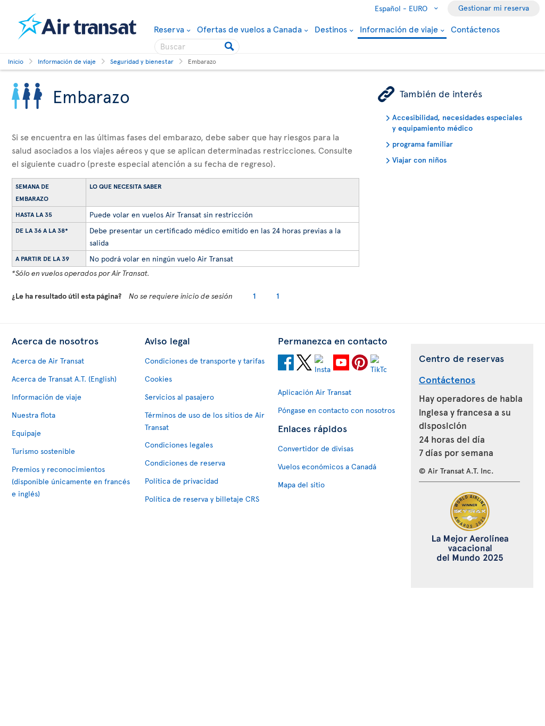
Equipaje (26, 433)
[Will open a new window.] (286, 364)
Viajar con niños (419, 160)
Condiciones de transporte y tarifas (205, 361)
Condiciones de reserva (185, 463)
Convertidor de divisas (315, 448)
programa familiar (422, 144)
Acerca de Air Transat (48, 361)
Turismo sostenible (43, 451)
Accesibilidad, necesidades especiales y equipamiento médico (457, 122)
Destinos (330, 28)
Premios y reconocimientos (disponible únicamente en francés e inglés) (71, 481)
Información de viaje (399, 29)
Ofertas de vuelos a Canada (249, 28)
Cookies (158, 379)
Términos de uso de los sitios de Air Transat (205, 421)
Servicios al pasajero (179, 397)
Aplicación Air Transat (314, 392)
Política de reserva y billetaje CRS (202, 499)
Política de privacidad (181, 481)
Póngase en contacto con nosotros (336, 410)
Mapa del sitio (301, 484)
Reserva (169, 28)
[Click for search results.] (230, 47)
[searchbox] (197, 47)
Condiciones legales (179, 445)
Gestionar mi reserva (493, 8)
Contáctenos (475, 29)
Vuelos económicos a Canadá (327, 466)
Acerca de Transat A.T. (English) (64, 379)
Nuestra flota (33, 415)
